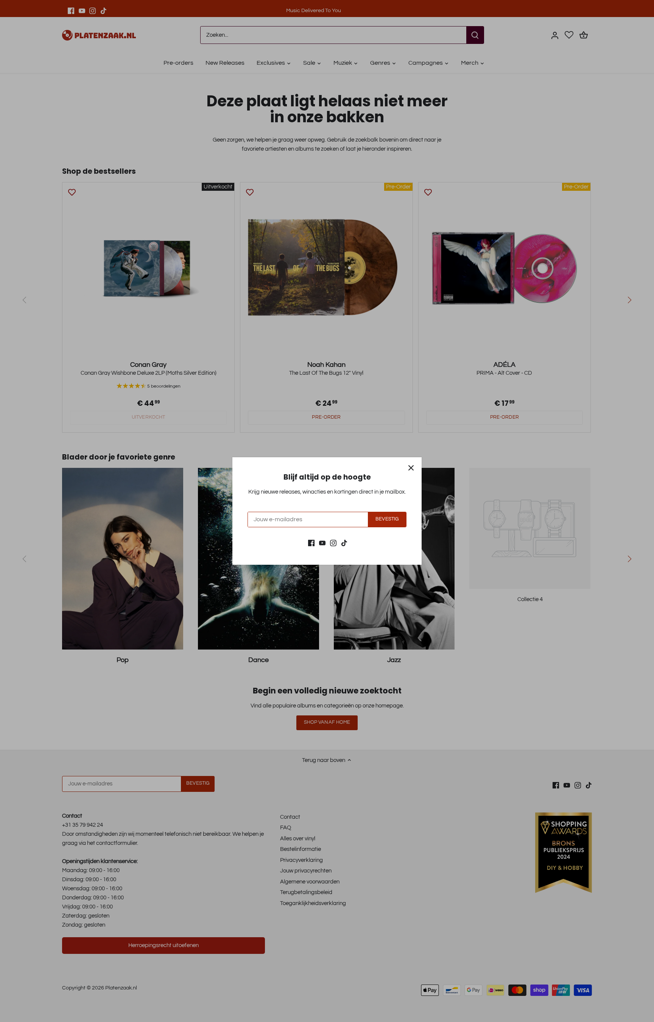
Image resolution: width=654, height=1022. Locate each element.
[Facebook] (311, 543)
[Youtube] (322, 543)
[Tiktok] (344, 543)
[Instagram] (333, 543)
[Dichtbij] (411, 468)
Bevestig (387, 519)
